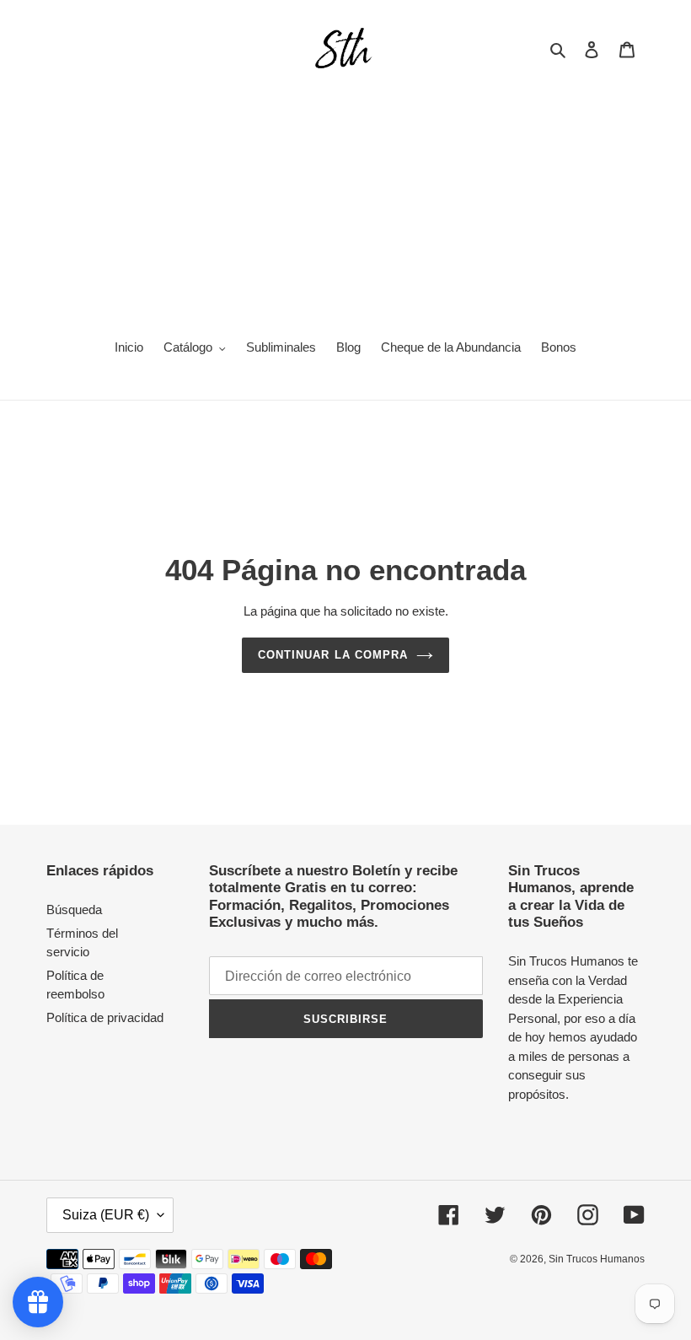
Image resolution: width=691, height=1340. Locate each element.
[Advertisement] (345, 199)
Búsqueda (74, 909)
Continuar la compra (333, 654)
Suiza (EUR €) (105, 1215)
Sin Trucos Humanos (597, 1259)
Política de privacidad (104, 1017)
